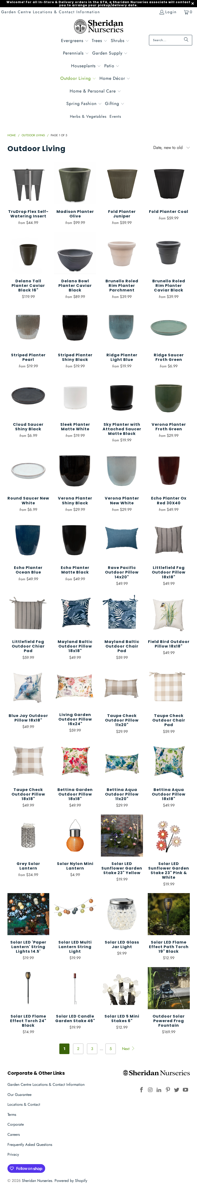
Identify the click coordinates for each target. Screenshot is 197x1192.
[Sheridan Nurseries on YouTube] (185, 1090)
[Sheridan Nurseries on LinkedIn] (159, 1090)
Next (126, 1048)
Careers (13, 1134)
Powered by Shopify (71, 1180)
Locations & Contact (23, 1104)
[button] (75, 41)
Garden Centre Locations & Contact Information (50, 12)
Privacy (13, 1154)
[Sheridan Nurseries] (98, 27)
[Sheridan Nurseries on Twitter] (176, 1090)
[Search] (186, 40)
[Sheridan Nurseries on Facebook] (141, 1090)
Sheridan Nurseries (37, 1180)
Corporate (15, 1124)
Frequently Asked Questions (29, 1144)
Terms (11, 1114)
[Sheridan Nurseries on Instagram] (150, 1090)
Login (171, 12)
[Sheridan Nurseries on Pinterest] (168, 1090)
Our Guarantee (19, 1094)
